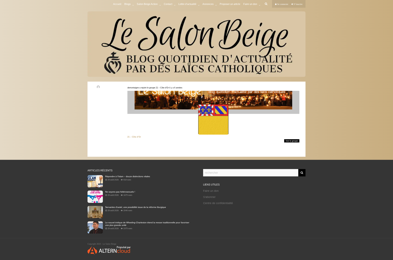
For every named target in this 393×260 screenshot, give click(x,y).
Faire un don (211, 190)
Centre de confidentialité (218, 203)
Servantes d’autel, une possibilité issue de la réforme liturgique (135, 207)
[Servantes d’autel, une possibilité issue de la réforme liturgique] (95, 217)
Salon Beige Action (147, 4)
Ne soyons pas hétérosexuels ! (120, 192)
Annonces (208, 4)
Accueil (117, 4)
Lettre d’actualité (187, 4)
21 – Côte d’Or (162, 88)
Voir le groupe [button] (292, 141)
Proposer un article (230, 4)
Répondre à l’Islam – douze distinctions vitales (127, 176)
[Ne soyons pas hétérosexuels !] (95, 201)
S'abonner (209, 197)
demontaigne (133, 88)
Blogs (127, 4)
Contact (168, 4)
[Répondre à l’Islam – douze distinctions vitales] (95, 186)
